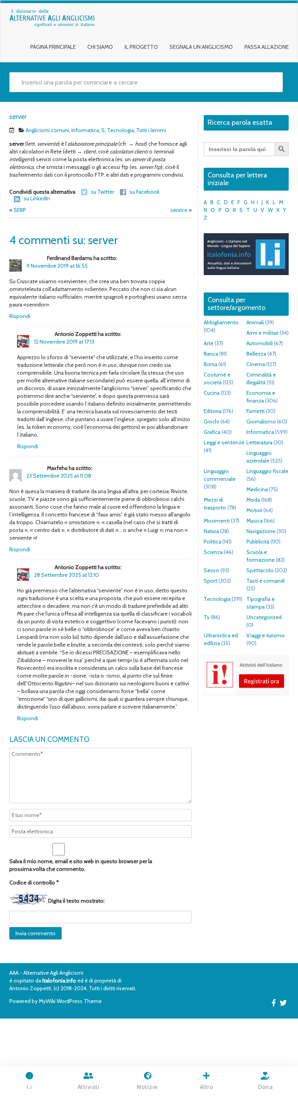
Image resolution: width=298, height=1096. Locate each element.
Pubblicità (257, 541)
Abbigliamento (221, 322)
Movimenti (217, 520)
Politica (212, 541)
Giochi (211, 421)
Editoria (213, 411)
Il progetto (141, 46)
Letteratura (259, 442)
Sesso (211, 570)
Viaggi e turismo (265, 635)
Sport (210, 580)
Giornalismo (261, 421)
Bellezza (256, 353)
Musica (254, 520)
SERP (20, 209)
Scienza (213, 552)
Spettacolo (260, 570)
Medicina (257, 489)
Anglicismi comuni (47, 130)
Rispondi (19, 316)
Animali (255, 322)
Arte (208, 343)
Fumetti (255, 411)
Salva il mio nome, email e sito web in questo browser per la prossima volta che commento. (80, 865)
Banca (211, 353)
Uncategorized (264, 617)
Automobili (259, 343)
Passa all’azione (266, 46)
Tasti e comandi (265, 580)
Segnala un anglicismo (201, 46)
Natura (211, 531)
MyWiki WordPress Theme (70, 1001)
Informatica (85, 130)
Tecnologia (120, 130)
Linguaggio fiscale (267, 471)
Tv (207, 617)
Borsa (210, 364)
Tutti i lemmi (151, 130)
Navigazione (260, 531)
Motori (254, 510)
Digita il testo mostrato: (76, 900)
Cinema (255, 364)
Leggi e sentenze (224, 442)
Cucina (212, 392)
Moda (253, 499)
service (178, 209)
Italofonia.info (59, 980)
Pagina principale (53, 46)
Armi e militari (262, 332)
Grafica (212, 431)
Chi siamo (100, 46)
